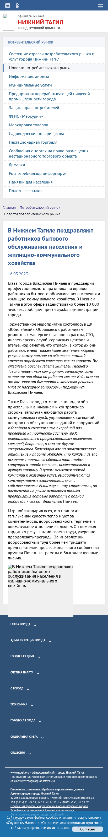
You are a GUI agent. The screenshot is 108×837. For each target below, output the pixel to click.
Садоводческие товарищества (36, 133)
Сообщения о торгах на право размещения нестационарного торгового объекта (49, 153)
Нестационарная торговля (33, 142)
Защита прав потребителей (34, 107)
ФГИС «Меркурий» (26, 116)
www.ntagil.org (19, 772)
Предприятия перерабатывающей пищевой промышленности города (49, 96)
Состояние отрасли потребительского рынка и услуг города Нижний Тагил (51, 56)
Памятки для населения (31, 182)
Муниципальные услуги (30, 85)
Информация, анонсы (29, 76)
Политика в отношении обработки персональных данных (47, 789)
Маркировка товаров (28, 124)
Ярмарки (17, 164)
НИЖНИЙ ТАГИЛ (40, 22)
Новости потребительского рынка (40, 67)
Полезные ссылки (25, 190)
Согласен (87, 829)
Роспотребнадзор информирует (38, 173)
